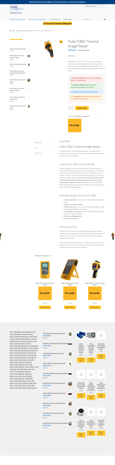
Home (13, 30)
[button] (61, 41)
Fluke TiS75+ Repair (20, 385)
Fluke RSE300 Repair (20, 381)
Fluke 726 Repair (19, 371)
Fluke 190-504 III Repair (21, 336)
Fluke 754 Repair (19, 367)
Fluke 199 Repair (27, 332)
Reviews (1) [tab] (38, 153)
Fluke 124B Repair (19, 364)
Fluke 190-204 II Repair (21, 346)
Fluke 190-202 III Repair (25, 341)
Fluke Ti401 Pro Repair (21, 383)
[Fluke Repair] (74, 125)
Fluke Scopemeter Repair (17, 19)
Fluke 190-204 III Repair (23, 339)
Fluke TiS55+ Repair (20, 388)
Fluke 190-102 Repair (20, 357)
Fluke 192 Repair (19, 362)
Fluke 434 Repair (19, 378)
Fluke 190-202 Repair (20, 355)
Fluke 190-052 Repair (20, 360)
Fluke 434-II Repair (20, 376)
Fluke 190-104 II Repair (21, 348)
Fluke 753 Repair (30, 367)
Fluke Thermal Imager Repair (37, 19)
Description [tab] (38, 142)
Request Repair (68, 19)
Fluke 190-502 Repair (20, 353)
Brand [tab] (36, 148)
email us (70, 245)
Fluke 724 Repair (19, 374)
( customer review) (83, 50)
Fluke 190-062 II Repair (21, 350)
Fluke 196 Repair (32, 388)
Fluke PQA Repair (55, 19)
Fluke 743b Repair (22, 369)
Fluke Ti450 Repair (15, 332)
